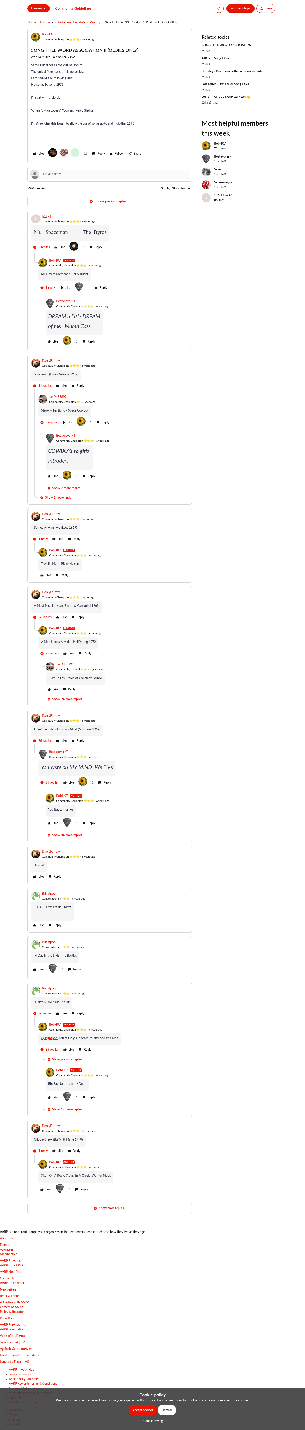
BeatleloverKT (65, 301)
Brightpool (49, 893)
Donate (5, 1245)
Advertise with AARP (14, 1302)
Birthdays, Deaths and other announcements (232, 71)
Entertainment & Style (70, 22)
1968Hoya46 (223, 195)
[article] (109, 233)
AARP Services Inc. (13, 1324)
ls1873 (46, 216)
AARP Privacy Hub (21, 1369)
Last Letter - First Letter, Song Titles (225, 84)
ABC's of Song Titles (215, 58)
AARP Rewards (10, 1260)
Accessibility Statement (25, 1379)
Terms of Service (20, 1374)
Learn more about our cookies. (228, 1400)
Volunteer (6, 1249)
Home (31, 22)
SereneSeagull (223, 182)
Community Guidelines (73, 8)
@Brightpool (49, 1038)
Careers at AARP (11, 1307)
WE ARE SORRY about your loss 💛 (226, 97)
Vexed (218, 169)
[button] (240, 8)
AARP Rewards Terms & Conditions (33, 1383)
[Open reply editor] (110, 174)
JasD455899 (58, 397)
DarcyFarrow (51, 360)
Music (93, 22)
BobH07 (48, 34)
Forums (45, 22)
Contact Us (7, 1278)
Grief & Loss (210, 102)
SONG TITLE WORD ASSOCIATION (226, 45)
